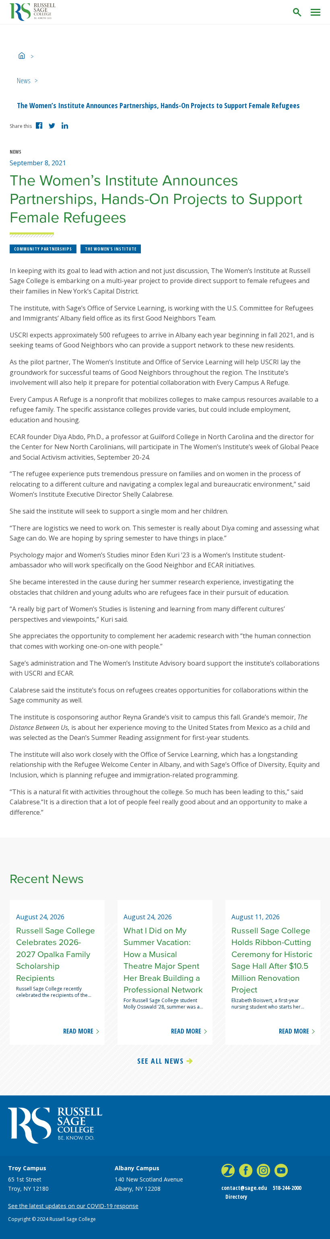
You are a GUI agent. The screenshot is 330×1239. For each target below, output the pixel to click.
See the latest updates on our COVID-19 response (73, 1206)
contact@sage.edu (244, 1188)
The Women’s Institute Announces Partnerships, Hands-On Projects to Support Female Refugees (158, 105)
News (24, 80)
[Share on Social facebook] (40, 128)
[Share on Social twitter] (53, 127)
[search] (298, 12)
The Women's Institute (110, 249)
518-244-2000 (287, 1188)
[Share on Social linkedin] (66, 128)
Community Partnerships (43, 249)
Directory (236, 1196)
